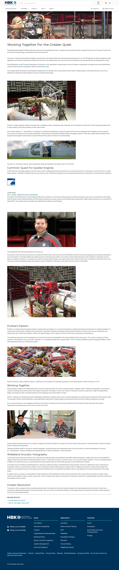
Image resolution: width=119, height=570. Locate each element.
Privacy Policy (50, 553)
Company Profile (83, 553)
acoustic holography (24, 66)
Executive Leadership (41, 526)
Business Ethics (39, 537)
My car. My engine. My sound (19, 503)
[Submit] (22, 3)
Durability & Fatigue (68, 537)
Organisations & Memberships (44, 533)
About (36, 518)
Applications (65, 518)
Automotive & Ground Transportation (95, 531)
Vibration (64, 540)
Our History (38, 523)
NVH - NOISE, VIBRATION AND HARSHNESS (22, 195)
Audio (89, 523)
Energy (89, 535)
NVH (62, 530)
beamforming (44, 66)
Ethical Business (70, 553)
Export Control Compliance (43, 540)
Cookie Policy (39, 553)
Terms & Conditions (41, 547)
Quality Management (41, 544)
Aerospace (91, 526)
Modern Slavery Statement (16, 553)
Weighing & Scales (67, 547)
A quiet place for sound (17, 500)
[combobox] (57, 3)
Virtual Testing (66, 544)
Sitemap (60, 553)
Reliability (64, 533)
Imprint (31, 553)
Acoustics (64, 523)
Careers (36, 530)
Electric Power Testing (68, 526)
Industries (91, 518)
